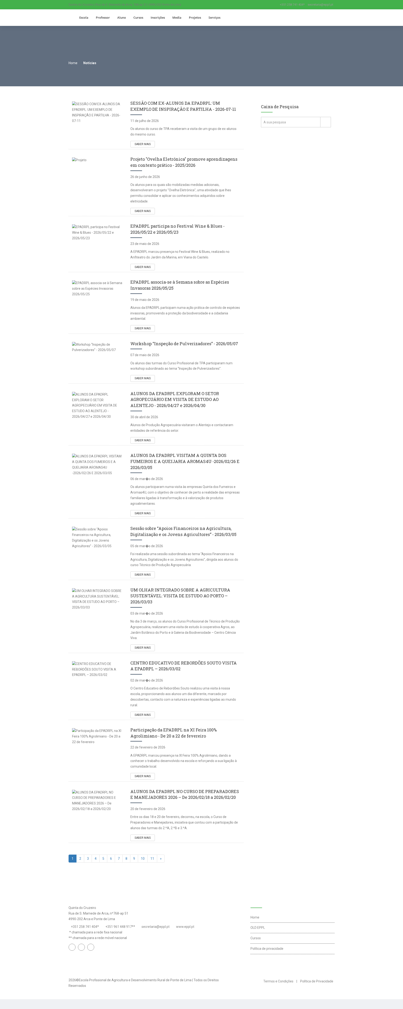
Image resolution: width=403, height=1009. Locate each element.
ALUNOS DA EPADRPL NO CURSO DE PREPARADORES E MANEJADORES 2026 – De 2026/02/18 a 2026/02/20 (184, 794)
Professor (103, 17)
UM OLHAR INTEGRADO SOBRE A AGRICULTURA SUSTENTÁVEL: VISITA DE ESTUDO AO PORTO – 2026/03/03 (180, 596)
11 (152, 858)
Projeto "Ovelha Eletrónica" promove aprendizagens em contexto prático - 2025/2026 (183, 162)
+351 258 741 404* (292, 4)
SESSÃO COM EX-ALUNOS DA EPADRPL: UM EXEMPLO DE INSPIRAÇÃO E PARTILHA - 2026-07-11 (183, 106)
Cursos (138, 17)
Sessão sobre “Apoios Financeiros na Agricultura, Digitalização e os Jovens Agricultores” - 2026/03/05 (183, 531)
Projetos (195, 17)
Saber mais (143, 144)
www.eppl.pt (185, 927)
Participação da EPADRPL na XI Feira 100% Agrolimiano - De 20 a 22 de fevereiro (173, 733)
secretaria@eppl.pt (320, 4)
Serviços (214, 17)
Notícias (89, 63)
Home (73, 63)
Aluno (121, 17)
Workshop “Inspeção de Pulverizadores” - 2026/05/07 (184, 343)
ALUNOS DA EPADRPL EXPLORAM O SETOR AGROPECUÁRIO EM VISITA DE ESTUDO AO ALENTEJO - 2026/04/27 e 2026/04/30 (174, 399)
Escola (83, 17)
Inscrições (158, 17)
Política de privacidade (266, 948)
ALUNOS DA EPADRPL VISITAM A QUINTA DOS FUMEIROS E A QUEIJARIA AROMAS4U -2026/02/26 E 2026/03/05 (185, 461)
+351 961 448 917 (118, 927)
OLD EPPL (257, 927)
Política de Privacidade (316, 981)
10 (143, 858)
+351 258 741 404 (84, 927)
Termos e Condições (278, 981)
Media (176, 17)
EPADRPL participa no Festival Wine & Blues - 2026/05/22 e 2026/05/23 (177, 229)
